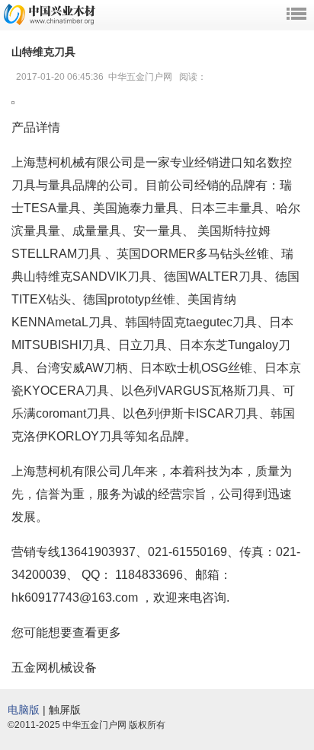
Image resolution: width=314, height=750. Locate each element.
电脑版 (24, 710)
